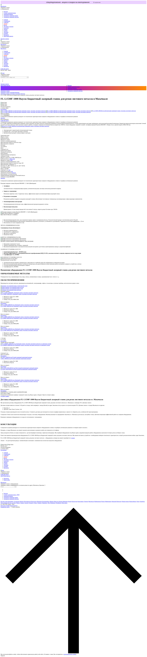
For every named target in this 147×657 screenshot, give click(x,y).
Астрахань (16, 501)
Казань (60, 501)
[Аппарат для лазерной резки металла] (11, 290)
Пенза (2, 503)
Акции (5, 23)
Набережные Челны (99, 501)
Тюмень (39, 503)
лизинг (73, 438)
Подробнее (3, 303)
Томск (35, 503)
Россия (2, 501)
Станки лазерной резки (10, 13)
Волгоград (34, 501)
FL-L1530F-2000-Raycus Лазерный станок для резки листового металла (19, 330)
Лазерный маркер (8, 14)
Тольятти (31, 503)
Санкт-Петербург (9, 501)
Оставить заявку (5, 396)
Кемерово (65, 501)
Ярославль (64, 503)
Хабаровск (53, 503)
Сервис (6, 30)
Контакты (6, 34)
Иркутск (56, 501)
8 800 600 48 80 (5, 69)
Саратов (26, 503)
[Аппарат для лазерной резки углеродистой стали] (14, 285)
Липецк (86, 501)
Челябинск (58, 503)
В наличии (96, 2)
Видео (5, 25)
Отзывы (6, 33)
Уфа (49, 503)
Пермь (5, 503)
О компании (7, 21)
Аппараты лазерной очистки (11, 17)
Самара (22, 503)
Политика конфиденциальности (9, 505)
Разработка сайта (5, 507)
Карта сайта (7, 480)
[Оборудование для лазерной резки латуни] (12, 287)
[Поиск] (28, 77)
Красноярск (81, 501)
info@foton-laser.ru (8, 36)
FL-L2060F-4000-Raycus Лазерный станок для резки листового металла (19, 318)
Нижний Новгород (117, 501)
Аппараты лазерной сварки (11, 15)
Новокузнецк (125, 501)
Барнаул (22, 501)
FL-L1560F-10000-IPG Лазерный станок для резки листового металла (19, 294)
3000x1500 (12, 159)
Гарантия (6, 28)
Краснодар (74, 501)
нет (9, 170)
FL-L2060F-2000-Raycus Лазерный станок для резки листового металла (19, 381)
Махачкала (3, 6)
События (6, 22)
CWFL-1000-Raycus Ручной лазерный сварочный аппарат (16, 358)
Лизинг (6, 29)
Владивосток (27, 501)
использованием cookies (70, 654)
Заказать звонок (5, 38)
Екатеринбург (45, 501)
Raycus (14, 172)
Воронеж (39, 501)
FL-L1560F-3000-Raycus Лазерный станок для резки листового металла (19, 306)
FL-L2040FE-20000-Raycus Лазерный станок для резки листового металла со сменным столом (25, 345)
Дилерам (6, 32)
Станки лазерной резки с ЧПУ (12, 494)
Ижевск (52, 501)
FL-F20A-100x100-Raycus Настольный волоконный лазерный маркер (19, 369)
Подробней (4, 109)
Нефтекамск (108, 501)
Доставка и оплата (8, 26)
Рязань (18, 503)
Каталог (6, 11)
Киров (69, 501)
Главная (6, 19)
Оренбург (142, 501)
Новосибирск (132, 501)
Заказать (3, 118)
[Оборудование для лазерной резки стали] (12, 288)
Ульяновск (44, 503)
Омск (138, 501)
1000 (11, 160)
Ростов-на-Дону (12, 503)
